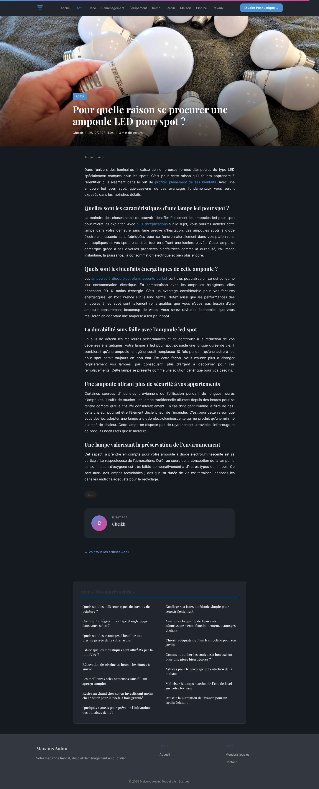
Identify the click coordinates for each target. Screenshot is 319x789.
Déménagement (112, 8)
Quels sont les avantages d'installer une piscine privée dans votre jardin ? (112, 637)
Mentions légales (237, 754)
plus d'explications (151, 224)
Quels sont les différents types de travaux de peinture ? (116, 608)
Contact (231, 762)
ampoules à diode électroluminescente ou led (129, 278)
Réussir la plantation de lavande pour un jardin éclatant (196, 700)
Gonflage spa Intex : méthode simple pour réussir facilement (197, 608)
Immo (156, 8)
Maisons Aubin (51, 748)
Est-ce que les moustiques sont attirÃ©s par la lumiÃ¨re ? (117, 652)
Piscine (201, 8)
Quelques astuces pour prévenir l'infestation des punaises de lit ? (116, 709)
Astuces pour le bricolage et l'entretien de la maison (199, 671)
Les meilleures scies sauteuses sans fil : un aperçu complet (114, 681)
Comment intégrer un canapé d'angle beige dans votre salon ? (115, 623)
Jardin (170, 8)
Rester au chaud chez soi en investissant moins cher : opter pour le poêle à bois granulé (117, 695)
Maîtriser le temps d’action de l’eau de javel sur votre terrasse (199, 685)
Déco (92, 8)
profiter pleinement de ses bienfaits (185, 182)
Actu (80, 8)
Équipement (138, 8)
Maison (185, 8)
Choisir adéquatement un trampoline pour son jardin (201, 642)
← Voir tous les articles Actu (106, 552)
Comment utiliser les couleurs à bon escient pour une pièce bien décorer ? (199, 656)
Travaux (218, 8)
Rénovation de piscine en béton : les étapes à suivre (116, 666)
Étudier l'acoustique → (261, 8)
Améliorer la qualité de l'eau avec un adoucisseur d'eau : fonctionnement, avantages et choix (201, 626)
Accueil (66, 8)
